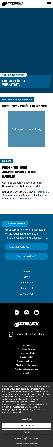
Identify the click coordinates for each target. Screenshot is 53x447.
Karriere (26, 277)
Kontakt (26, 271)
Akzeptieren (26, 425)
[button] (48, 129)
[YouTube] (17, 312)
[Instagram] (26, 312)
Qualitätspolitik (26, 357)
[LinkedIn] (36, 312)
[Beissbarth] (26, 324)
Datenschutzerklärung (30, 443)
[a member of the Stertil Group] (26, 334)
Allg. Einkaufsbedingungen (26, 369)
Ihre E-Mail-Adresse (18, 246)
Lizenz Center (26, 294)
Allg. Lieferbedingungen (26, 365)
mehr (26, 432)
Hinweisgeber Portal (26, 353)
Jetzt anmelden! (26, 256)
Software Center (26, 288)
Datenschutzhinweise (26, 361)
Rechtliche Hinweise (26, 349)
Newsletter (26, 373)
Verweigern (26, 419)
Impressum (26, 345)
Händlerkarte (26, 198)
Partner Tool (26, 282)
